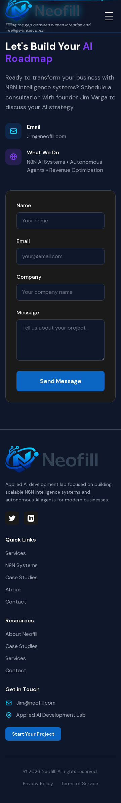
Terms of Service (79, 783)
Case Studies (21, 577)
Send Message (60, 381)
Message (27, 312)
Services (15, 553)
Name (23, 205)
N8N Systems (21, 565)
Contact (15, 601)
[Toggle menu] (109, 16)
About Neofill (21, 634)
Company (28, 276)
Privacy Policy (38, 783)
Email (23, 241)
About (13, 589)
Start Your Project (33, 734)
